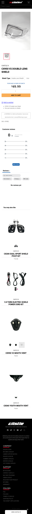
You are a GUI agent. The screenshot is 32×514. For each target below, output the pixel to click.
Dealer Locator (8, 456)
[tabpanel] (16, 188)
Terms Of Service (8, 496)
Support (7, 467)
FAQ (4, 492)
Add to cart (16, 95)
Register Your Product (10, 480)
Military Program (9, 475)
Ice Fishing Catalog (9, 463)
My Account (7, 470)
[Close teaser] (27, 509)
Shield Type (6, 78)
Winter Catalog (8, 461)
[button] (16, 141)
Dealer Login (7, 449)
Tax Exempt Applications (11, 501)
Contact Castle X (8, 473)
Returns (5, 482)
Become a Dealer (8, 452)
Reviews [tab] (6, 171)
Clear (27, 78)
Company (7, 446)
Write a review (16, 164)
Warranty (6, 484)
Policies (6, 488)
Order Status (7, 477)
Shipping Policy (8, 498)
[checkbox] (26, 179)
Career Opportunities (10, 454)
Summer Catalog (8, 458)
